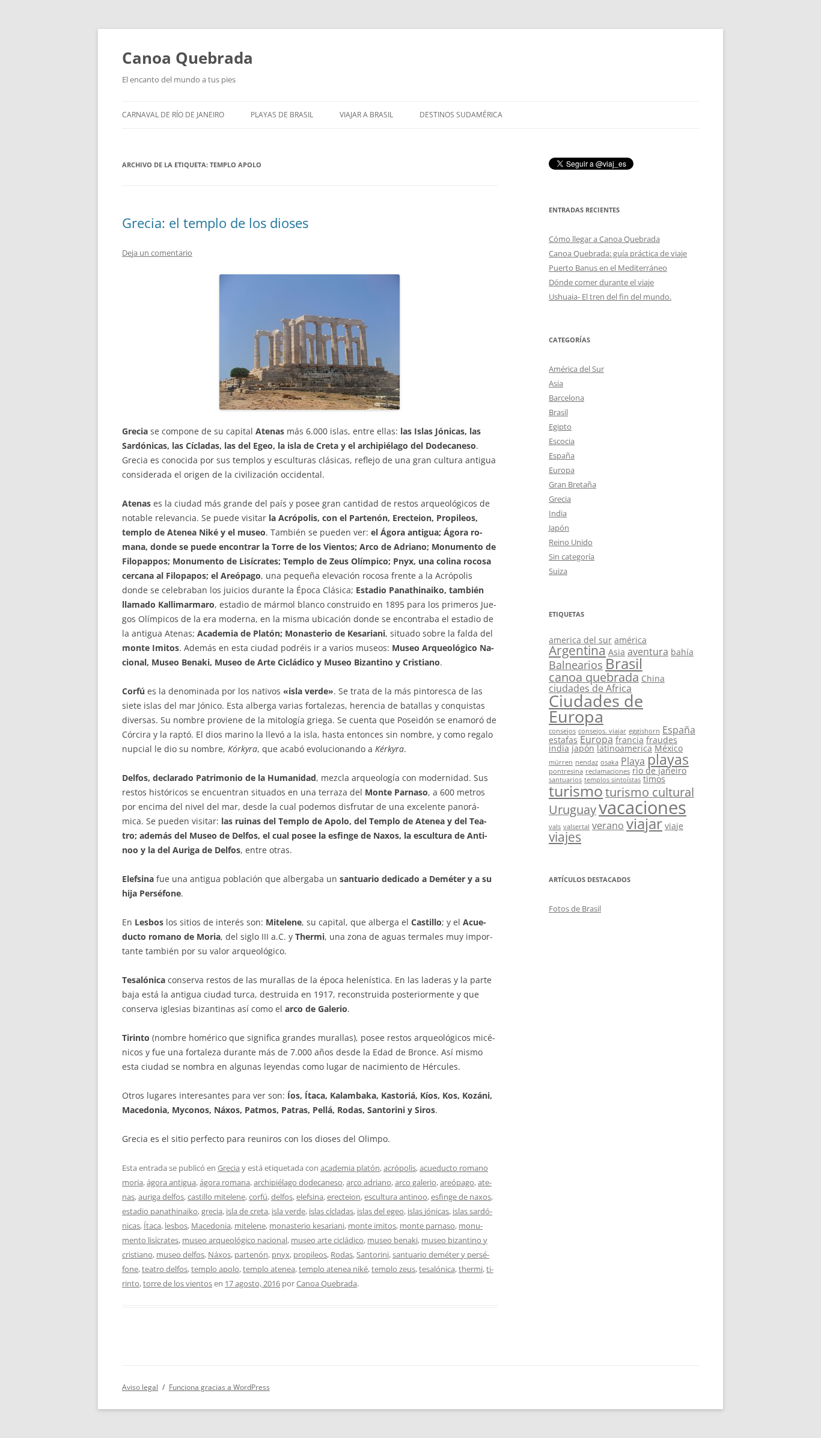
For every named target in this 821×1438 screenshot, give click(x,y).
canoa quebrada (594, 677)
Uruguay (572, 809)
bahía (682, 652)
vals (555, 826)
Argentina (577, 650)
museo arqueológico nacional (234, 1240)
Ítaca (152, 1225)
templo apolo (215, 1269)
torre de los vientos (177, 1283)
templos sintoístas (612, 780)
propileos (310, 1254)
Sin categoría (571, 556)
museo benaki (392, 1240)
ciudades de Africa (590, 688)
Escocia (562, 441)
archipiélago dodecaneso (298, 1182)
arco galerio (415, 1182)
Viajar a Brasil (366, 115)
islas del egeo (380, 1211)
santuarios (565, 780)
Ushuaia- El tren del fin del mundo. (610, 296)
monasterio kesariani (306, 1225)
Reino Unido (571, 542)
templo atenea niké (333, 1269)
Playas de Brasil (282, 115)
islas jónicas (428, 1211)
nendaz (586, 762)
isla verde (288, 1211)
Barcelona (566, 397)
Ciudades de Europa (596, 709)
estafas (563, 739)
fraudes (661, 739)
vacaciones (642, 807)
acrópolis (399, 1167)
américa (630, 640)
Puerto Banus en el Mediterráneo (608, 267)
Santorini (372, 1254)
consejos (562, 731)
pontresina (566, 771)
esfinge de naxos (461, 1196)
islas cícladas (331, 1211)
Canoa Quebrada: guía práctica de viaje (618, 253)
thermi (471, 1269)
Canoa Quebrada (187, 58)
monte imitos (372, 1225)
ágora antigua (171, 1182)
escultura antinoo (395, 1196)
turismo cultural (649, 792)
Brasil (558, 412)
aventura (647, 651)
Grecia (229, 1167)
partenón (251, 1254)
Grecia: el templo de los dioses (215, 223)
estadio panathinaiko (160, 1211)
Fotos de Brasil (575, 908)
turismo (576, 790)
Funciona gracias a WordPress (219, 1387)
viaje (674, 826)
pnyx (281, 1254)
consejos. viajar (602, 731)
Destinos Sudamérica (461, 115)
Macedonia (211, 1225)
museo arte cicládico (327, 1240)
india (559, 748)
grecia (211, 1211)
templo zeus (393, 1269)
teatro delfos (165, 1269)
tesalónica (437, 1269)
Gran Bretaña (572, 484)
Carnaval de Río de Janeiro (173, 115)
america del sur (580, 640)
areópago (457, 1182)
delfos (282, 1196)
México (669, 748)
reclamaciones (607, 771)
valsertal (576, 826)
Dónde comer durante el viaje (601, 282)
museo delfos (180, 1254)
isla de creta (247, 1211)
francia (629, 739)
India (558, 513)
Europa (562, 469)
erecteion (344, 1196)
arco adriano (368, 1182)
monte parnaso (427, 1225)
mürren (561, 762)
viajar (644, 823)
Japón (559, 527)
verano (608, 825)
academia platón (350, 1167)
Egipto (560, 426)
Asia (556, 383)
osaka (609, 762)
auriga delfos (161, 1196)
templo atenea (269, 1269)
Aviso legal (140, 1387)
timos (654, 779)
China (653, 678)
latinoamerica (624, 748)
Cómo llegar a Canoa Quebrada (604, 238)
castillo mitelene (216, 1196)
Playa (633, 761)
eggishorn (644, 731)
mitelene (250, 1225)
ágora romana (225, 1182)
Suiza (558, 571)
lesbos (176, 1225)
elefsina (309, 1196)
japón (583, 748)
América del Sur (576, 368)
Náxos (219, 1254)
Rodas (342, 1254)
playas (668, 759)
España (562, 455)
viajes (565, 837)
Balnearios (576, 665)
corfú (258, 1196)
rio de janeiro (659, 770)
